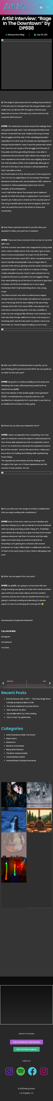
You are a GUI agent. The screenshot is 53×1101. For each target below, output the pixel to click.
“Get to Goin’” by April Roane (18, 717)
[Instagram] (9, 1071)
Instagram (5, 636)
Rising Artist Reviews (14, 749)
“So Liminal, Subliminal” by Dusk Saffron (22, 706)
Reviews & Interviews (15, 746)
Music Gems (11, 738)
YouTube (5, 647)
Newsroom (11, 742)
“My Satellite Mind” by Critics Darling (21, 713)
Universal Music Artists (15, 757)
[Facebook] (32, 1071)
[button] (41, 7)
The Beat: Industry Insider (16, 753)
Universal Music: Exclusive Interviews (21, 760)
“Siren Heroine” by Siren (16, 710)
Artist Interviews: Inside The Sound (20, 734)
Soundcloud (6, 642)
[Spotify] (20, 1071)
